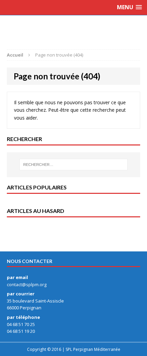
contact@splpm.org (26, 284)
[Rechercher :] (74, 164)
